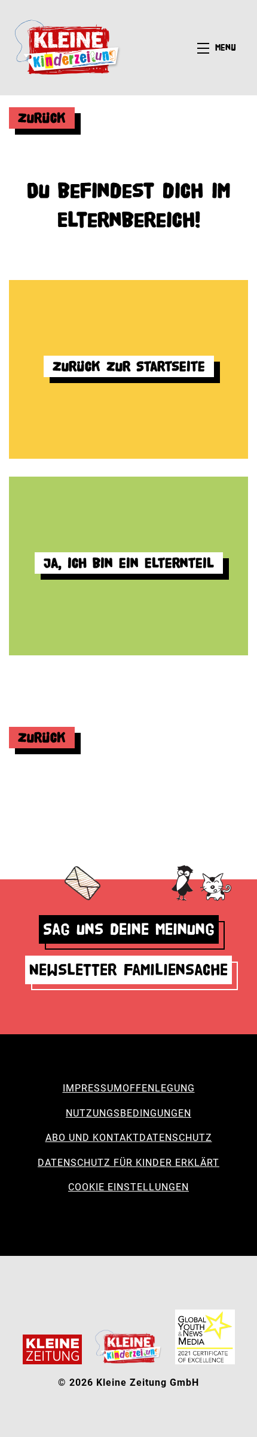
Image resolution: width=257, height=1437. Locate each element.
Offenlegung (159, 1088)
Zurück (42, 117)
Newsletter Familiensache (128, 969)
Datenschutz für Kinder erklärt (128, 1162)
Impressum (93, 1088)
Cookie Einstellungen (128, 1187)
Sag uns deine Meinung (129, 929)
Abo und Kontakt (92, 1137)
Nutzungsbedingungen (128, 1113)
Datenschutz (175, 1137)
